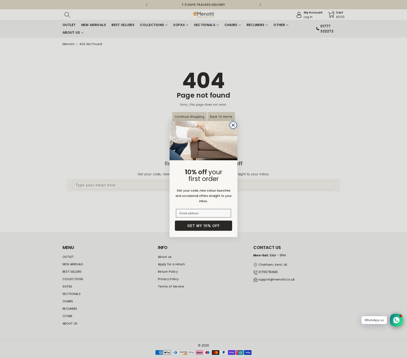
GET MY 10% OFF (203, 226)
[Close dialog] (233, 125)
